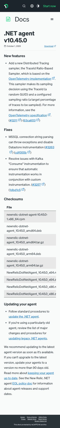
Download (48, 46)
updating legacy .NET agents (28, 338)
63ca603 (30, 120)
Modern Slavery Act (41, 421)
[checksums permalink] (24, 199)
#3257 (36, 184)
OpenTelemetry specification (28, 115)
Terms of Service (32, 417)
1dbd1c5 (15, 190)
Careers (22, 417)
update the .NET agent (24, 316)
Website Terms (32, 419)
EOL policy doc (22, 383)
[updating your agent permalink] (38, 304)
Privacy (23, 419)
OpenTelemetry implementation (30, 78)
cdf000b (21, 152)
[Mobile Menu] (52, 19)
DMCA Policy (43, 417)
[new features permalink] (26, 56)
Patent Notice (42, 419)
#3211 (13, 120)
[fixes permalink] (14, 130)
